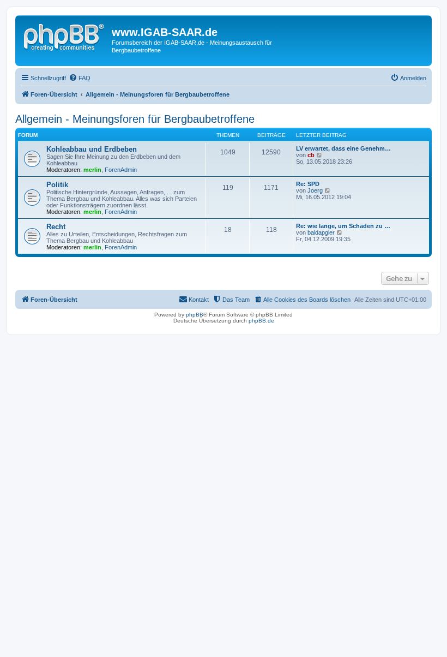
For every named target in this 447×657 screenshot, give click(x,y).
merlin (92, 169)
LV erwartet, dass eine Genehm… (343, 148)
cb (311, 155)
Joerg (315, 190)
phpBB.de (261, 321)
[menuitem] (79, 78)
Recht (55, 227)
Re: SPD (307, 184)
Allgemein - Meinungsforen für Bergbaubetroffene (135, 119)
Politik (57, 185)
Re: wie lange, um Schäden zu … (343, 226)
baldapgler (321, 232)
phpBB (194, 315)
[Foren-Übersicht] (65, 35)
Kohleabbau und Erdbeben (91, 149)
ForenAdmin (121, 169)
